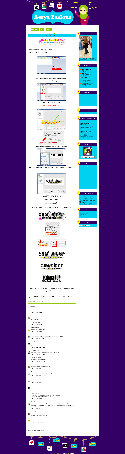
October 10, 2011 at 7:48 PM (39, 415)
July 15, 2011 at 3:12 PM (37, 389)
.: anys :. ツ (33, 419)
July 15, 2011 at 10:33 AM (38, 375)
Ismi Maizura (85, 77)
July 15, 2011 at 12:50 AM (38, 361)
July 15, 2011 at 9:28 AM (37, 368)
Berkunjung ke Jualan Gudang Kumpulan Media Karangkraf (87, 197)
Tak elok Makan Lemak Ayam (86, 124)
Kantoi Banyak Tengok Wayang (86, 126)
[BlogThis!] (30, 301)
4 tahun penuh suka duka (86, 74)
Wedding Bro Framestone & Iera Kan (87, 197)
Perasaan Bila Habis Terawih (86, 131)
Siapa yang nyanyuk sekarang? (86, 134)
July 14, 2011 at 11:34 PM (38, 347)
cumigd (32, 411)
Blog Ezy (84, 73)
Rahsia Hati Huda (85, 79)
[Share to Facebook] (33, 301)
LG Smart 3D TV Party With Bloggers (87, 198)
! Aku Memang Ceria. (86, 69)
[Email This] (29, 301)
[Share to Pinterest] (34, 301)
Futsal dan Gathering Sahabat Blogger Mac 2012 (87, 201)
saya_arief (33, 341)
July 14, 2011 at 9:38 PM (37, 312)
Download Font (83, 215)
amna (32, 386)
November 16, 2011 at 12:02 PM (40, 422)
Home (52, 428)
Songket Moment (85, 70)
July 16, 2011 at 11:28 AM (38, 408)
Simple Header (83, 214)
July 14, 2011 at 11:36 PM (38, 354)
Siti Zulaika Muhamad (35, 364)
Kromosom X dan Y (84, 122)
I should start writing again (86, 84)
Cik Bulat (72, 453)
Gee (32, 371)
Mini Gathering (83, 202)
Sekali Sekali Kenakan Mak (85, 127)
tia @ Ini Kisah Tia (35, 357)
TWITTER (48, 29)
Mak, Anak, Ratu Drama (85, 128)
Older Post (73, 428)
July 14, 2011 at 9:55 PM (37, 331)
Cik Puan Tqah (34, 350)
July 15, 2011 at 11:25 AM (38, 382)
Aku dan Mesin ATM (84, 130)
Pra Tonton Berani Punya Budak (86, 199)
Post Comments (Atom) (39, 430)
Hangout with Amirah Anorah (86, 203)
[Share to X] (32, 301)
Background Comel (84, 213)
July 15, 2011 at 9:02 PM (37, 398)
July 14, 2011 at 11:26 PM (38, 338)
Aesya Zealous (63, 453)
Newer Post (30, 428)
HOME (42, 29)
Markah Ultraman (83, 135)
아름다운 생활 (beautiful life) (88, 83)
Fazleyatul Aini (34, 401)
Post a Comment (31, 426)
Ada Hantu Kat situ (84, 132)
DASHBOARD (34, 29)
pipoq (32, 334)
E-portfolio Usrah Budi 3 (86, 80)
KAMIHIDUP (33, 379)
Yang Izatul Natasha (35, 316)
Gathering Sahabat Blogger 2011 (86, 204)
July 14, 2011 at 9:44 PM (37, 324)
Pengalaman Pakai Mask (85, 123)
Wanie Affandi (34, 327)
